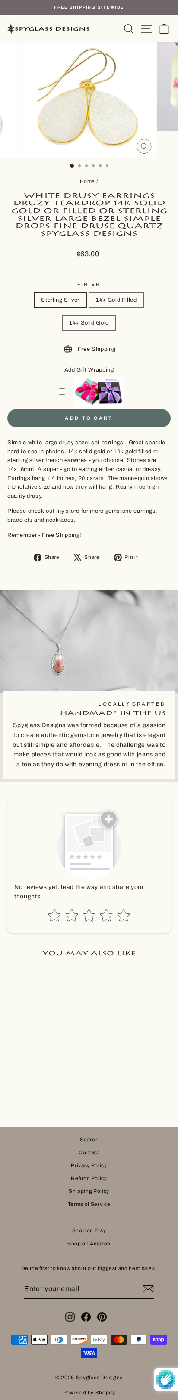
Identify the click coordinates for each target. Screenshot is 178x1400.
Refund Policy (89, 1178)
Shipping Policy (89, 1191)
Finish (89, 284)
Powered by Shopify (89, 1393)
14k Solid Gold (89, 323)
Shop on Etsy (89, 1230)
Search (89, 1139)
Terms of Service (89, 1204)
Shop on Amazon (89, 1243)
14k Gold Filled (116, 300)
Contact (89, 1152)
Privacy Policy (89, 1165)
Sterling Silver (60, 300)
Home (87, 181)
